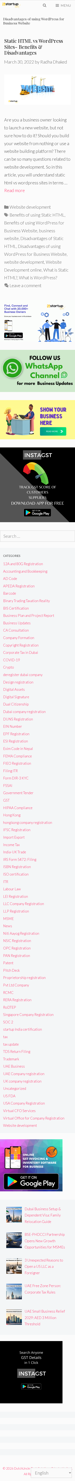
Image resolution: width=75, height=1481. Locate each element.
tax (5, 1037)
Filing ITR (10, 771)
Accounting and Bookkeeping (25, 571)
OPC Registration (17, 948)
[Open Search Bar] (44, 5)
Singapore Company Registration (28, 1014)
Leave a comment (25, 285)
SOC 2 (8, 1022)
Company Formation (18, 638)
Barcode (9, 593)
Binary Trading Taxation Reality (26, 601)
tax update (11, 1044)
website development (24, 262)
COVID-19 (11, 660)
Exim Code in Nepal (18, 748)
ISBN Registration (17, 867)
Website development (30, 206)
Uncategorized (14, 1088)
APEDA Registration (19, 586)
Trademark (11, 1059)
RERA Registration (17, 1000)
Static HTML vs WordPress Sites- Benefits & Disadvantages (33, 46)
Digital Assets (14, 689)
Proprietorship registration (24, 977)
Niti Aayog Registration (21, 933)
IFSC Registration (16, 830)
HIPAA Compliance (17, 808)
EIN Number (12, 726)
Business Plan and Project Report (28, 615)
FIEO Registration (17, 763)
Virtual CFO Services (19, 1111)
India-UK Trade (14, 852)
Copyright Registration (21, 645)
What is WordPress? (38, 277)
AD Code (10, 578)
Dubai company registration (24, 711)
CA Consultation (16, 630)
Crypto (8, 667)
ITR (5, 882)
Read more (14, 190)
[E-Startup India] (11, 5)
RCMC (8, 992)
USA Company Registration (24, 1103)
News (7, 926)
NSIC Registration (17, 940)
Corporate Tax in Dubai (20, 652)
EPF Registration (16, 734)
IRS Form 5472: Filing (19, 859)
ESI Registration (15, 741)
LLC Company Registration (23, 904)
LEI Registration (15, 896)
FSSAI (7, 785)
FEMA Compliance (17, 756)
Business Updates (17, 623)
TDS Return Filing (16, 1051)
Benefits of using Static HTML (37, 214)
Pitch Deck (11, 970)
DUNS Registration (18, 719)
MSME (8, 918)
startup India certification (22, 1029)
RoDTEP (9, 1007)
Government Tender (18, 793)
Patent (8, 963)
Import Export (14, 837)
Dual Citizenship (16, 704)
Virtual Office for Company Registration (33, 1118)
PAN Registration (16, 955)
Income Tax (11, 845)
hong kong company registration (27, 822)
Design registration (18, 682)
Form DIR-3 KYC (16, 778)
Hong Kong (11, 815)
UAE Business (14, 1066)
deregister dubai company (22, 675)
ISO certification (16, 874)
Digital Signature (16, 697)
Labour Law (12, 889)
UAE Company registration (23, 1074)
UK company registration (22, 1081)
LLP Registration (16, 911)
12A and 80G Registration (23, 564)
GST (6, 800)
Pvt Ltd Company (16, 985)
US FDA (9, 1096)
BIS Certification (16, 608)
